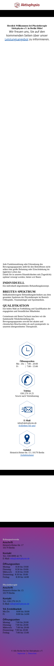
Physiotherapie (10, 585)
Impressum (21, 653)
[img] (27, 5)
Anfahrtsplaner (27, 455)
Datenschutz (32, 653)
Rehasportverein (11, 539)
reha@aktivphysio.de (20, 558)
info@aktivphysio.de (19, 604)
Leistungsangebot (16, 39)
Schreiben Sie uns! (27, 425)
